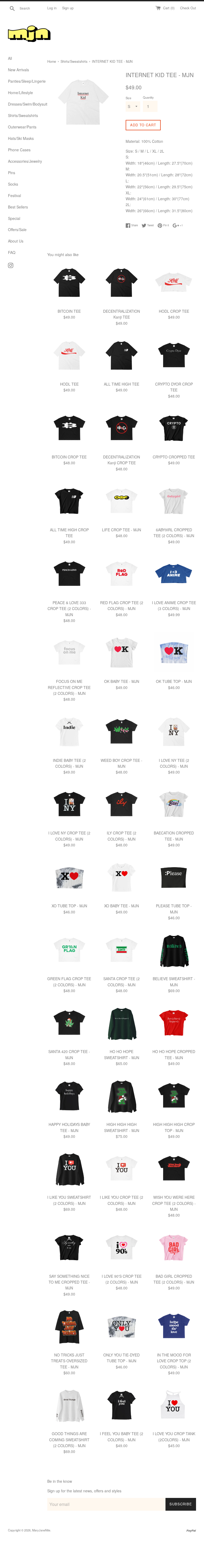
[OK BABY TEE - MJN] (121, 653)
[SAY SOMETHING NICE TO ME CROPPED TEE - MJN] (69, 1248)
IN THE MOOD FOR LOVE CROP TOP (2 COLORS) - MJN (174, 1360)
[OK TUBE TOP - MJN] (174, 653)
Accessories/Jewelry (23, 161)
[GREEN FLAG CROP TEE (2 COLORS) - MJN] (69, 951)
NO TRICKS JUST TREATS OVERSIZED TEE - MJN (69, 1360)
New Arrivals (18, 69)
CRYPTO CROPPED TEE (174, 457)
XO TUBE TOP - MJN (69, 905)
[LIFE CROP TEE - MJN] (121, 502)
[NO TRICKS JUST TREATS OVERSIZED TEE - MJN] (69, 1327)
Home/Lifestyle (20, 92)
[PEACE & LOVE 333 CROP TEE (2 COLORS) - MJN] (69, 575)
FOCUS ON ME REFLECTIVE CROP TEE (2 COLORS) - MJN (69, 687)
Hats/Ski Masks (21, 138)
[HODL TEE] (69, 356)
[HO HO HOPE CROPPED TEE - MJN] (174, 1024)
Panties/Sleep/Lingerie (23, 81)
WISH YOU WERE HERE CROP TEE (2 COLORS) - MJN (174, 1203)
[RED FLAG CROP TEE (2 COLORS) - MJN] (121, 575)
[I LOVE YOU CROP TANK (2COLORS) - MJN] (174, 1406)
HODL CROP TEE (174, 311)
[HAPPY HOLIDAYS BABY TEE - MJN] (69, 1096)
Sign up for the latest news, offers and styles (84, 1490)
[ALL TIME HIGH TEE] (121, 356)
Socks (13, 184)
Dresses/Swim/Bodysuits (23, 104)
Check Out (188, 8)
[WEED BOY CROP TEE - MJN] (121, 732)
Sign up (68, 8)
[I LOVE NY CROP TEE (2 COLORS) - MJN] (69, 805)
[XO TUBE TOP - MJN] (69, 878)
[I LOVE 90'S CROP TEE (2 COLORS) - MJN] (121, 1248)
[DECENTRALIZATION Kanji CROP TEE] (121, 429)
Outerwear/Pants (22, 127)
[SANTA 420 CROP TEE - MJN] (69, 1024)
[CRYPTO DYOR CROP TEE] (174, 356)
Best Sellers (18, 207)
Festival (14, 195)
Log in (52, 8)
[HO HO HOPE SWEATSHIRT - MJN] (121, 1024)
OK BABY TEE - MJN (121, 681)
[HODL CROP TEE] (174, 283)
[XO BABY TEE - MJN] (121, 878)
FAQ (11, 252)
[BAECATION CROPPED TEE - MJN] (174, 805)
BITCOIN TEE (69, 311)
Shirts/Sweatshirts (23, 115)
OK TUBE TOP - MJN (174, 681)
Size (128, 98)
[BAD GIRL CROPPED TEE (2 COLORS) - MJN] (174, 1248)
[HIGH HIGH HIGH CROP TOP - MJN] (174, 1096)
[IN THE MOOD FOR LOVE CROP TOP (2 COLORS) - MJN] (174, 1327)
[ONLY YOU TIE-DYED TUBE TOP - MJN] (121, 1327)
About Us (15, 241)
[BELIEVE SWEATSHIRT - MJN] (174, 951)
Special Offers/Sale (17, 224)
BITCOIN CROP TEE (69, 457)
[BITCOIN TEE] (69, 283)
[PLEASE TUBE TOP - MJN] (174, 878)
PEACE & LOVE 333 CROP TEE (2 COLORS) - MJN (69, 608)
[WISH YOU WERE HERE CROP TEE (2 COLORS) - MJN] (174, 1169)
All (10, 58)
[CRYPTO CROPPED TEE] (174, 429)
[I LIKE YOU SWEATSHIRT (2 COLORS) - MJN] (69, 1169)
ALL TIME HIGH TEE (121, 384)
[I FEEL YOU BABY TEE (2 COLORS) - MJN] (121, 1406)
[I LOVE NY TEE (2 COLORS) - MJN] (174, 732)
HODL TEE (69, 384)
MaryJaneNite (41, 1530)
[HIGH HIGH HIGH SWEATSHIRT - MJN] (121, 1096)
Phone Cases (19, 149)
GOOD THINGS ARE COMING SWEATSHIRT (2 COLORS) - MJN (69, 1439)
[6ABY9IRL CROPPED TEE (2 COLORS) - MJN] (174, 502)
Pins (11, 172)
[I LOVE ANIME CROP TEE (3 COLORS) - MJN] (174, 575)
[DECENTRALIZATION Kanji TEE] (121, 283)
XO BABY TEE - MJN (121, 905)
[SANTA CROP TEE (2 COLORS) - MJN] (121, 951)
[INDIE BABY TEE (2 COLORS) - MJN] (69, 732)
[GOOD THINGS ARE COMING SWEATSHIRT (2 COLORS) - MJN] (69, 1406)
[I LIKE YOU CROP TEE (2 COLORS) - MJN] (121, 1169)
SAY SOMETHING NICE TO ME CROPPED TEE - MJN (69, 1282)
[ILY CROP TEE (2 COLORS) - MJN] (121, 805)
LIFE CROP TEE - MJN (121, 529)
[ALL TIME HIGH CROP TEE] (69, 502)
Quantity (148, 97)
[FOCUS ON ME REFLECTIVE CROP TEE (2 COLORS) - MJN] (69, 653)
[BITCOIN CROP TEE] (69, 429)
